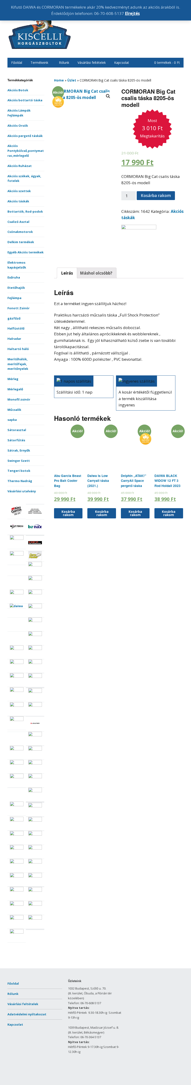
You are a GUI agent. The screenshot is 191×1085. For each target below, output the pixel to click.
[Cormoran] (138, 228)
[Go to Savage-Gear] (17, 848)
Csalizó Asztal (18, 222)
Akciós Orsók (17, 125)
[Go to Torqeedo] (35, 904)
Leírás (67, 273)
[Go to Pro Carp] (35, 806)
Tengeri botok (18, 471)
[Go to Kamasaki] (17, 706)
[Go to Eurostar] (17, 663)
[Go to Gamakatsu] (17, 676)
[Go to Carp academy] (35, 548)
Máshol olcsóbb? (96, 273)
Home (59, 80)
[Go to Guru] (35, 677)
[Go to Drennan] (35, 635)
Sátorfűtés (16, 440)
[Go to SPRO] (35, 890)
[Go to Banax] (35, 532)
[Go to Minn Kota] (35, 763)
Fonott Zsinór (18, 308)
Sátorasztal (16, 430)
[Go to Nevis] (35, 791)
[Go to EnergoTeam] (35, 649)
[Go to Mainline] (35, 735)
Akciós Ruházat (19, 166)
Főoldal (16, 62)
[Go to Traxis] (35, 918)
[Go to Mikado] (17, 763)
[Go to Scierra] (17, 862)
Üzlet (71, 80)
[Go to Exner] (35, 663)
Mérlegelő (15, 389)
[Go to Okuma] (17, 805)
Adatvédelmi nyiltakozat (26, 1014)
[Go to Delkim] (35, 621)
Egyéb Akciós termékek (25, 252)
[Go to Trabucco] (17, 918)
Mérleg (12, 379)
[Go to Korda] (17, 720)
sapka (12, 420)
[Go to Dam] (35, 607)
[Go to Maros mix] (17, 749)
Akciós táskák (18, 201)
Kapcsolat (121, 62)
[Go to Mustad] (35, 777)
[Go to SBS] (35, 848)
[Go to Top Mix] (17, 904)
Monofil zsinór (18, 399)
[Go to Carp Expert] (17, 554)
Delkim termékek (20, 242)
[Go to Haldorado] (17, 691)
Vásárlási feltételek (92, 62)
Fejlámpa (14, 298)
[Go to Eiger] (17, 649)
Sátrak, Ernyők (18, 450)
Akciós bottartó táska (24, 100)
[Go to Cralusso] (35, 593)
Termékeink (39, 62)
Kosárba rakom (156, 195)
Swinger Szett (18, 461)
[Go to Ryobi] (17, 834)
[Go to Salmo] (35, 834)
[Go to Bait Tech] (17, 532)
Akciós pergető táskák (25, 136)
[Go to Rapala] (35, 820)
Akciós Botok (17, 90)
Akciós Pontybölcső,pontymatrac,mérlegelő (25, 151)
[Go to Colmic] (35, 579)
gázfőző (13, 318)
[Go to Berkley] (17, 539)
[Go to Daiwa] (16, 606)
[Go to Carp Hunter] (35, 559)
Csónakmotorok (20, 232)
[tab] (67, 273)
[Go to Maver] (35, 749)
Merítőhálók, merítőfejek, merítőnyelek (17, 364)
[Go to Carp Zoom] (35, 565)
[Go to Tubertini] (17, 932)
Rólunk (64, 62)
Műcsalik (14, 410)
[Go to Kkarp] (35, 706)
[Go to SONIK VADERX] (17, 890)
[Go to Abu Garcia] (17, 516)
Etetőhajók (16, 288)
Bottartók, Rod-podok (25, 211)
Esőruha (13, 277)
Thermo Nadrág (19, 481)
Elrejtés (132, 13)
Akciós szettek (19, 191)
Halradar (14, 339)
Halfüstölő (15, 328)
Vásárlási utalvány (21, 491)
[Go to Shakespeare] (35, 862)
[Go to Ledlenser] (35, 729)
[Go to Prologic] (17, 820)
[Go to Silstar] (35, 876)
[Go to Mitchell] (17, 777)
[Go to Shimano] (17, 876)
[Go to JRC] (35, 692)
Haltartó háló (18, 349)
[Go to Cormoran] (17, 593)
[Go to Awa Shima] (35, 517)
